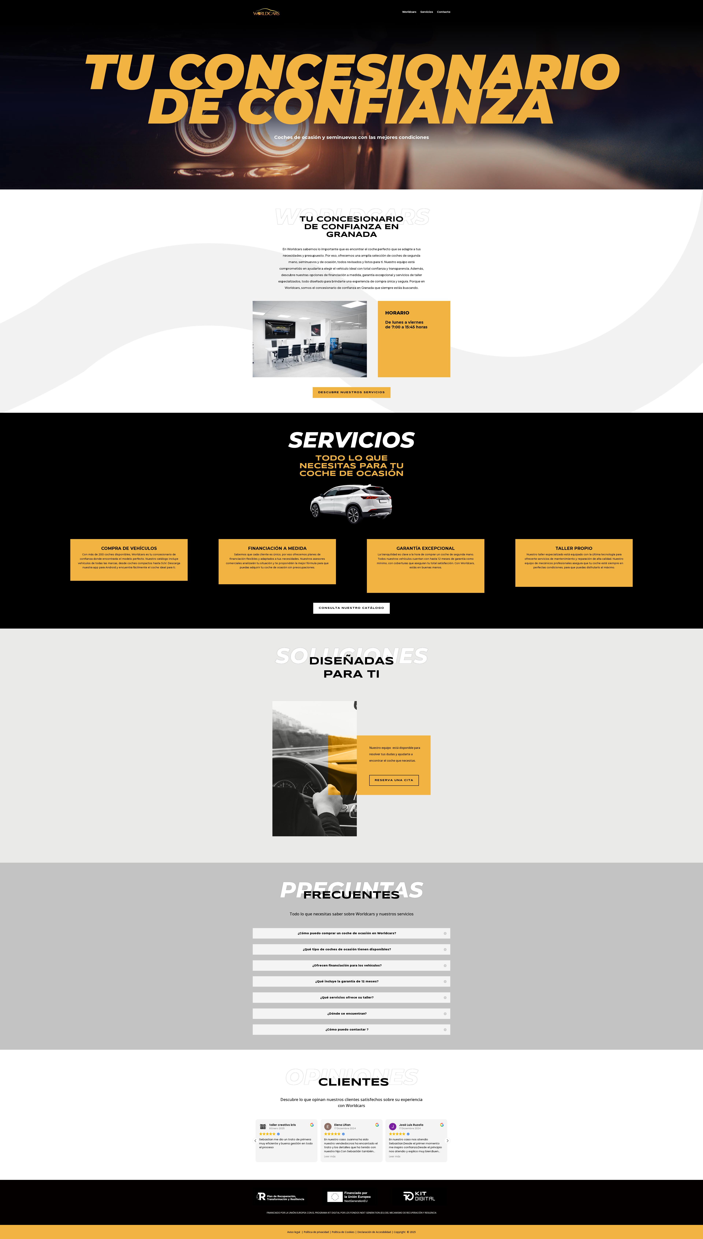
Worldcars (409, 12)
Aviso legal (294, 1232)
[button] (447, 1140)
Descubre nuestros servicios (351, 392)
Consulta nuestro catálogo (351, 608)
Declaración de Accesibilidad (374, 1232)
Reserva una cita (394, 780)
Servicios (426, 12)
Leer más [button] (265, 1156)
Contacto (443, 12)
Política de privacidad (316, 1232)
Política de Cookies (343, 1232)
